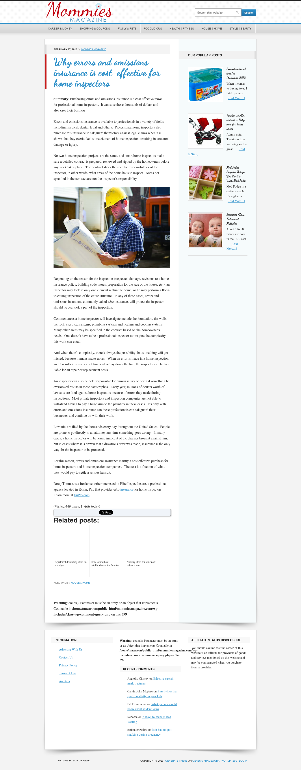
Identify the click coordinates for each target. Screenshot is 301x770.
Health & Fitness (181, 28)
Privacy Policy (68, 665)
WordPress (229, 760)
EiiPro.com (81, 495)
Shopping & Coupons (95, 28)
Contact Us (66, 657)
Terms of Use (67, 673)
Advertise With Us (70, 649)
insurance (127, 489)
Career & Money (60, 28)
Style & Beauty (240, 28)
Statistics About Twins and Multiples (235, 219)
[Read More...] (236, 98)
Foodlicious (153, 28)
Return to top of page (73, 760)
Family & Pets (126, 28)
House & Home (211, 28)
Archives (64, 681)
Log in (243, 760)
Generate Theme (176, 760)
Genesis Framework (205, 760)
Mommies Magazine (94, 12)
